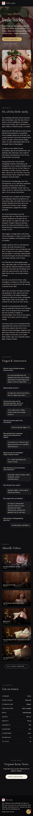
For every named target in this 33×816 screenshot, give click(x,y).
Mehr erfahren (10, 44)
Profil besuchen (16, 776)
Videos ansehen (12, 39)
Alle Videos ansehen (16, 666)
